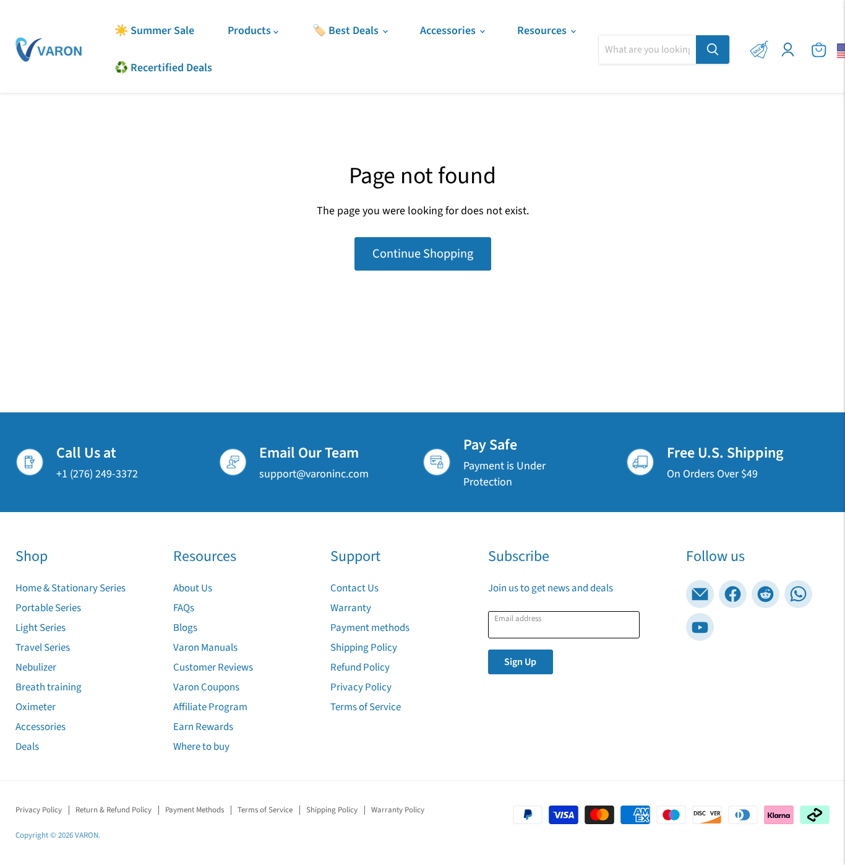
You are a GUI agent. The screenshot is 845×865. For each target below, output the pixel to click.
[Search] (712, 49)
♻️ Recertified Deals (163, 68)
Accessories (449, 30)
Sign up (520, 662)
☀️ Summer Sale (154, 30)
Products (250, 30)
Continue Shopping (422, 254)
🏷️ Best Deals (346, 30)
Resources (543, 30)
